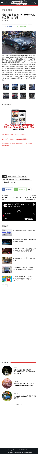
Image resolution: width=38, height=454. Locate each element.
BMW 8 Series (12, 176)
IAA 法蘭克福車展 (8, 179)
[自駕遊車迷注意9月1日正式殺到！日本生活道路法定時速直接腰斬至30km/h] (7, 279)
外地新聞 (9, 10)
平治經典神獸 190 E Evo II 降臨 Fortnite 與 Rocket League (24, 384)
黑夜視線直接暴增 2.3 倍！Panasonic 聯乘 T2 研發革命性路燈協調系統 (25, 371)
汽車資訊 (13, 182)
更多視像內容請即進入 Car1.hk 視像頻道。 (14, 134)
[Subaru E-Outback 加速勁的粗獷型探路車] (7, 396)
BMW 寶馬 (22, 176)
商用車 (15, 367)
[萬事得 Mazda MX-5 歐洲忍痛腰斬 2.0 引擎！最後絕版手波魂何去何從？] (7, 251)
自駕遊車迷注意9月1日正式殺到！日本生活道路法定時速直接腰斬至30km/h (24, 279)
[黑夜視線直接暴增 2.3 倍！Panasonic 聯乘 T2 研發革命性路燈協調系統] (7, 371)
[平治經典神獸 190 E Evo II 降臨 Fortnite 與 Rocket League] (7, 383)
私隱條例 (19, 452)
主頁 (3, 10)
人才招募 (13, 452)
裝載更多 (18, 404)
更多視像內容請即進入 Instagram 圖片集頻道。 (15, 139)
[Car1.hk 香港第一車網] (19, 2)
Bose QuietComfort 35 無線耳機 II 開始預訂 (28, 198)
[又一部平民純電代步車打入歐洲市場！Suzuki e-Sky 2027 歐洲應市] (7, 269)
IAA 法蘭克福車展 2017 (24, 179)
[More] (30, 26)
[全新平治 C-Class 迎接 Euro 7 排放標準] (7, 232)
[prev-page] (3, 285)
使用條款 (24, 452)
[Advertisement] (19, 338)
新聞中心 (16, 393)
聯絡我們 (29, 452)
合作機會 (8, 452)
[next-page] (6, 285)
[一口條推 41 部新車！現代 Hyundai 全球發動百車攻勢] (7, 242)
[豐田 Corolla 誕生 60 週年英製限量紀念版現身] (7, 260)
